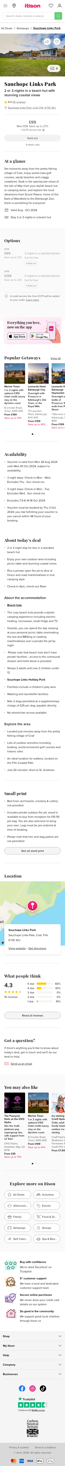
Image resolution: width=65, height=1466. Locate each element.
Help (6, 1355)
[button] (32, 434)
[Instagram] (32, 1391)
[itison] (32, 6)
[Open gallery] (32, 55)
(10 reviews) (19, 102)
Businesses (10, 1374)
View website (17, 948)
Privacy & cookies (19, 1447)
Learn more (32, 300)
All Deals (6, 28)
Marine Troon (12, 386)
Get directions (37, 948)
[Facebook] (22, 1391)
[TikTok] (43, 1391)
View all (56, 358)
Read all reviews (32, 1015)
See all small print (32, 851)
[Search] (58, 16)
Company (9, 1365)
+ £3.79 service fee (30, 130)
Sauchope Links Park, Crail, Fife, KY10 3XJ (32, 107)
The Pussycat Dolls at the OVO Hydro (14, 1119)
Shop (6, 1336)
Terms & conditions (45, 1447)
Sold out (32, 138)
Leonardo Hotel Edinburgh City (37, 388)
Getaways (23, 28)
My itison (9, 1346)
